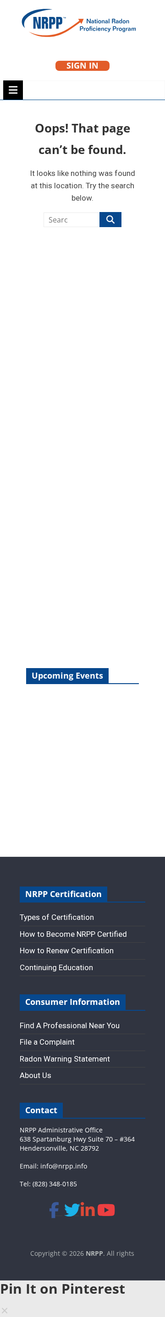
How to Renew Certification (67, 950)
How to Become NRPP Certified (73, 934)
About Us (35, 1075)
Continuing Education (56, 967)
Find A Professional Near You (70, 1025)
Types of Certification (57, 917)
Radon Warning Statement (65, 1058)
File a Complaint (47, 1041)
